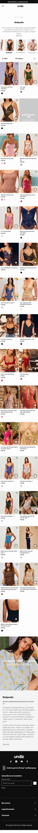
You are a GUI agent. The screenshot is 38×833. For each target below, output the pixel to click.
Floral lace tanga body (6, 339)
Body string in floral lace (7, 481)
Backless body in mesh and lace (28, 268)
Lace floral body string (6, 123)
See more (6, 744)
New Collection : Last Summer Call (18, 1)
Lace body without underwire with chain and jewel (27, 411)
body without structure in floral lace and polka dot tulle (9, 411)
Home (16, 17)
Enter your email (6, 779)
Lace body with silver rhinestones (9, 268)
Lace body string (24, 374)
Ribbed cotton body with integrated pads (26, 552)
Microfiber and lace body (7, 158)
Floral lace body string (25, 481)
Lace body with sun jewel (7, 302)
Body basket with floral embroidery (6, 87)
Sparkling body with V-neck (27, 339)
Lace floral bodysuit (6, 231)
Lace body (22, 87)
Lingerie (21, 17)
